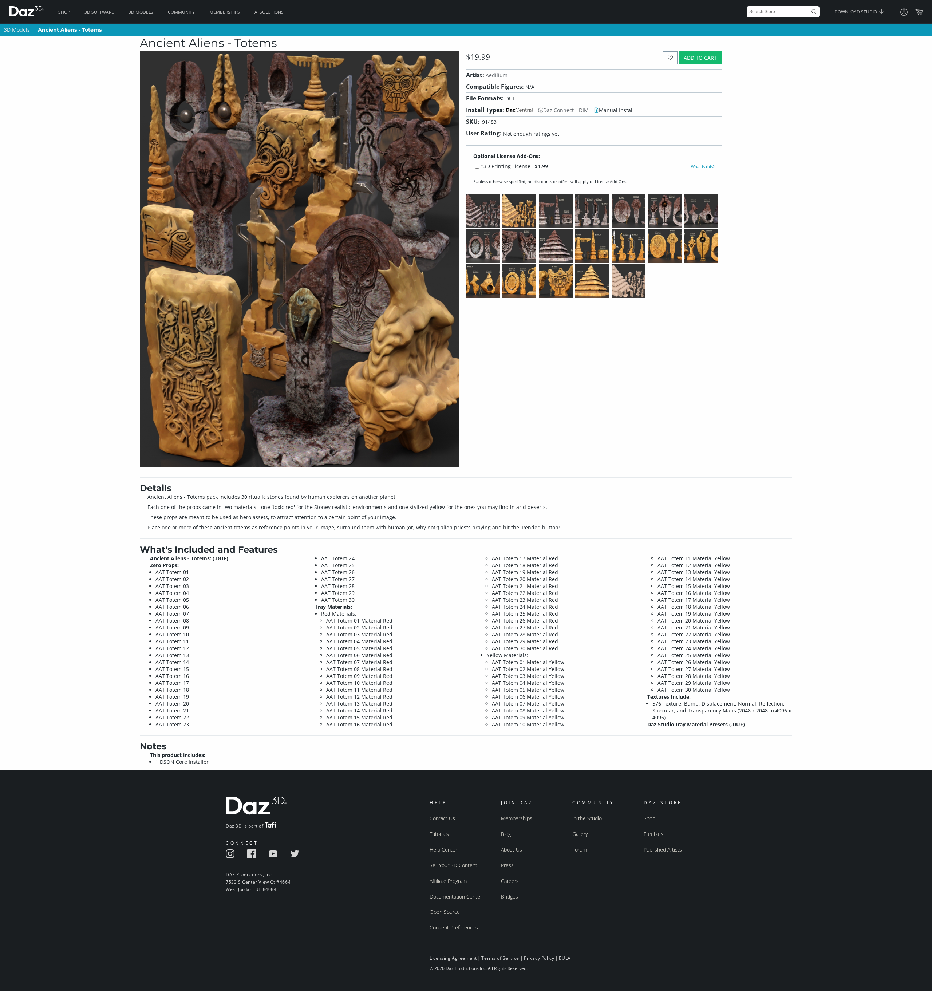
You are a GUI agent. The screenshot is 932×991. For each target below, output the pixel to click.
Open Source (445, 911)
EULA (564, 958)
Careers (510, 880)
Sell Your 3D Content (453, 865)
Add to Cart (700, 57)
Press (507, 865)
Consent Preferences (454, 927)
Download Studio (856, 12)
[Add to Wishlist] (670, 57)
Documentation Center (456, 896)
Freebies (653, 833)
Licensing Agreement (453, 958)
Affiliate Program (448, 880)
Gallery (580, 833)
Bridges (509, 896)
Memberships (224, 12)
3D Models (141, 12)
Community (181, 12)
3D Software (99, 12)
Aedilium (497, 75)
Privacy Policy (539, 958)
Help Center (443, 849)
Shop (64, 12)
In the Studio (587, 818)
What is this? (703, 166)
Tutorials (439, 833)
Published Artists (663, 849)
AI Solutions (269, 12)
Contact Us (442, 818)
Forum (579, 849)
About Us (511, 849)
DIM (584, 110)
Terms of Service (500, 958)
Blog (506, 833)
